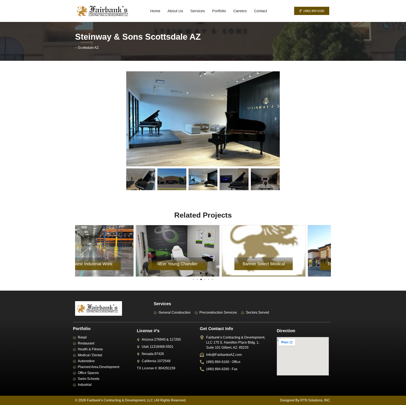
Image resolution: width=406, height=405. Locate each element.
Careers (240, 11)
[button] (130, 119)
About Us (175, 11)
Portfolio (219, 11)
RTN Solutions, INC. (315, 400)
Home (155, 11)
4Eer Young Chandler (117, 263)
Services (197, 11)
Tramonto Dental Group (289, 263)
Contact (260, 11)
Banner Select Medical (203, 263)
